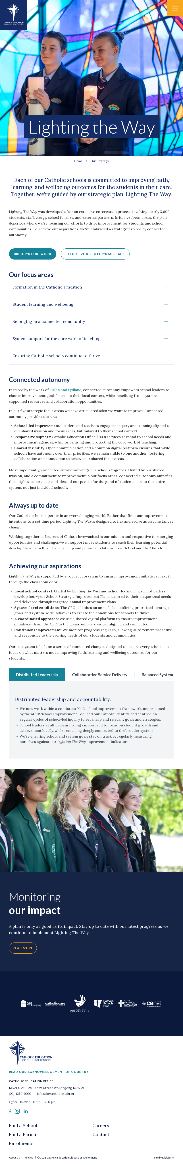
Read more (23, 948)
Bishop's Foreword (32, 254)
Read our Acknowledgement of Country (48, 1072)
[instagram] (17, 1112)
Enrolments (21, 1143)
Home (78, 161)
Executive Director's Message (95, 254)
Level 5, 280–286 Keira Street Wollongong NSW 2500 (49, 1088)
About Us (14, 1157)
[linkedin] (25, 1112)
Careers (100, 1125)
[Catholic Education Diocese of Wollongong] (13, 15)
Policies (28, 1157)
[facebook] (10, 1112)
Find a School (23, 1125)
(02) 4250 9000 (20, 1094)
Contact (100, 1134)
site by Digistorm (164, 1157)
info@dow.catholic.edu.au (55, 1094)
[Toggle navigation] (175, 8)
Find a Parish (22, 1134)
